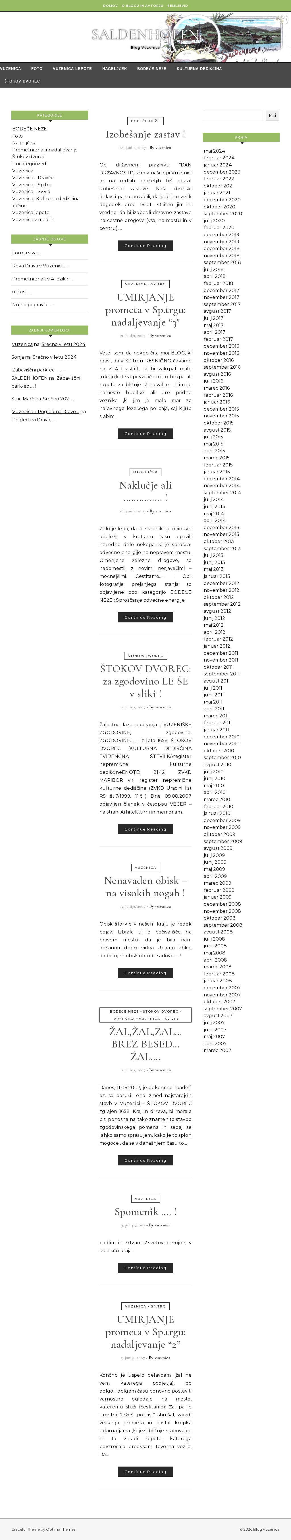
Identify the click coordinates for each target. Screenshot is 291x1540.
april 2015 (214, 450)
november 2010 (222, 743)
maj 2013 (214, 569)
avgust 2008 (218, 932)
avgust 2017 (217, 311)
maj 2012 (214, 625)
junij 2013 (214, 562)
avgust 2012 (217, 611)
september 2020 (223, 213)
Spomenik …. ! (146, 1211)
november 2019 (221, 241)
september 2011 (222, 674)
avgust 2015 (217, 430)
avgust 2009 (218, 848)
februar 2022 (219, 178)
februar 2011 (218, 722)
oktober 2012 (219, 597)
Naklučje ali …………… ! (145, 491)
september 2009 (223, 841)
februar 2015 (218, 465)
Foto (37, 69)
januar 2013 (217, 576)
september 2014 (222, 492)
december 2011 (221, 653)
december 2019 (221, 234)
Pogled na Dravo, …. (34, 420)
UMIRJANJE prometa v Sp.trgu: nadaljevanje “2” (145, 1332)
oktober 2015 (219, 423)
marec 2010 (217, 799)
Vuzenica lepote (72, 69)
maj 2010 (214, 785)
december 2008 (222, 904)
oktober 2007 (219, 1001)
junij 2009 (215, 862)
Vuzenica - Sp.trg (145, 284)
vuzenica (22, 344)
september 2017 (222, 304)
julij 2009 (214, 855)
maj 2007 (214, 1036)
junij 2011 (214, 695)
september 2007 (223, 1008)
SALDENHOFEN (145, 34)
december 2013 (221, 527)
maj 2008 (214, 953)
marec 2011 (216, 716)
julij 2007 (214, 1022)
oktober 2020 (219, 207)
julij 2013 (213, 555)
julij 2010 (214, 771)
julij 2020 (214, 220)
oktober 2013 (219, 541)
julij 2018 (214, 269)
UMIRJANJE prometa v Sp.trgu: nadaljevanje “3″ (145, 310)
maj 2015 (213, 444)
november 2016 (221, 353)
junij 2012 (214, 618)
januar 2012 (217, 646)
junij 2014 (215, 506)
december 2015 (221, 409)
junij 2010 (214, 778)
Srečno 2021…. (59, 399)
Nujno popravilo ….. (33, 304)
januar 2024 (218, 165)
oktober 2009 (219, 834)
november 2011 (221, 660)
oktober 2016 (219, 360)
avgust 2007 (218, 1015)
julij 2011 (213, 688)
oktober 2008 (220, 918)
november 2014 (222, 485)
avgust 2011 (217, 681)
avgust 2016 (217, 374)
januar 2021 (217, 192)
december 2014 (222, 478)
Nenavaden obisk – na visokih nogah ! (145, 886)
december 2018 (222, 248)
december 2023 (222, 172)
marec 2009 (217, 883)
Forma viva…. (26, 252)
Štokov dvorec (22, 81)
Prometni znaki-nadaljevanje (45, 150)
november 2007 (222, 995)
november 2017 (221, 297)
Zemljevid (177, 6)
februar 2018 (218, 283)
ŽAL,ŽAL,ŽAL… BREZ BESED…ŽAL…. (145, 1044)
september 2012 (222, 604)
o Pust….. (22, 291)
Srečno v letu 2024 (63, 344)
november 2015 (221, 416)
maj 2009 (214, 869)
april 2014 (215, 520)
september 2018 (222, 262)
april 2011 (214, 708)
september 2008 (223, 925)
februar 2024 (219, 157)
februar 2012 (218, 639)
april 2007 (215, 1043)
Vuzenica (10, 69)
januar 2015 (217, 471)
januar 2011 (216, 729)
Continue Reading (145, 245)
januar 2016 (217, 402)
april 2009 (215, 876)
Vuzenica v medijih (33, 219)
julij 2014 (214, 499)
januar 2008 (218, 980)
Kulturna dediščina (199, 69)
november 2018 (222, 255)
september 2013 (222, 548)
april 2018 (215, 276)
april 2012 (214, 632)
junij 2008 (215, 945)
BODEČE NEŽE (152, 69)
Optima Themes (60, 1529)
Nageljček (114, 69)
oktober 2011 (218, 667)
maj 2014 (214, 513)
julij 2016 (213, 381)
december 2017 (221, 290)
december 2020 (222, 199)
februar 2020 (219, 227)
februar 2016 (218, 395)
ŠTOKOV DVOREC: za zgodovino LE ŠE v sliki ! (145, 681)
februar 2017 (218, 339)
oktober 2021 (219, 186)
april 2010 (215, 792)
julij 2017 (213, 318)
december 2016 (221, 346)
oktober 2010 (219, 750)
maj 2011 (213, 702)
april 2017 (214, 332)
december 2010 (222, 737)
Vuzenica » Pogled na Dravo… (45, 411)
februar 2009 (219, 890)
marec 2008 (218, 966)
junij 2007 (215, 1029)
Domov (110, 6)
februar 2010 (218, 806)
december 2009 (222, 820)
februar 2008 (219, 974)
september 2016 (222, 367)
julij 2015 (213, 437)
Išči (272, 115)
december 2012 (221, 583)
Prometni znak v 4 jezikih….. (43, 279)
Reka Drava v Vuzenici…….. (41, 266)
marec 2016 (217, 388)
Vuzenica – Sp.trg (32, 184)
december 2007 (222, 987)
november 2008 (222, 911)
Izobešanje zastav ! (145, 134)
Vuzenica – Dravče (33, 177)
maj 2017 (214, 325)
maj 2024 (214, 151)
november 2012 (221, 590)
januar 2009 (218, 897)
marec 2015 (217, 457)
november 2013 (221, 534)
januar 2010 (217, 813)
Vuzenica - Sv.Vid (158, 1019)
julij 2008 (214, 939)
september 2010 (222, 757)
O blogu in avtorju (142, 6)
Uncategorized (29, 163)
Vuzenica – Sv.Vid (31, 191)
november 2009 (222, 827)
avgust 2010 (217, 764)
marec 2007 (217, 1050)
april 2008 (215, 960)
